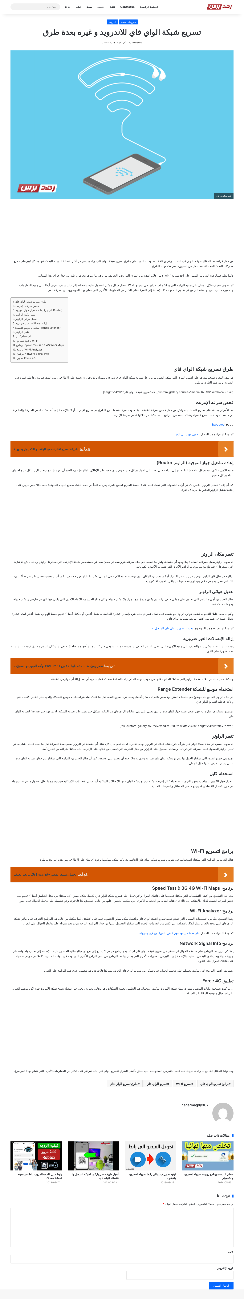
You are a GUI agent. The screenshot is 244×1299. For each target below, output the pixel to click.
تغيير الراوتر (22, 331)
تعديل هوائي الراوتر (26, 319)
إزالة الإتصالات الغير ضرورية (31, 323)
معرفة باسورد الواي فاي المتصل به (172, 628)
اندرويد (112, 21)
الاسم (231, 1252)
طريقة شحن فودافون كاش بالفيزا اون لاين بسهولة (169, 933)
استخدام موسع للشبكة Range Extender (37, 327)
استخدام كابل (23, 336)
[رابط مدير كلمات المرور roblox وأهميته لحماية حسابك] (36, 1155)
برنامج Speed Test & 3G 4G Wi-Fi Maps (40, 345)
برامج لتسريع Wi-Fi (27, 340)
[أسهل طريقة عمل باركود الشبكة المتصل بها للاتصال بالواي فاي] (93, 1155)
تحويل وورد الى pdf (187, 434)
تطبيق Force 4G (26, 358)
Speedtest (218, 424)
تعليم (78, 6)
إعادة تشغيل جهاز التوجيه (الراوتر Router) (39, 310)
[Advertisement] (122, 231)
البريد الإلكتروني (225, 1268)
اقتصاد (100, 6)
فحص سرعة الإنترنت (27, 306)
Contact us (127, 6)
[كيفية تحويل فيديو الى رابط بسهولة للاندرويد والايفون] (150, 1155)
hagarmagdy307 (195, 1105)
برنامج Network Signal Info (33, 353)
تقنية (112, 6)
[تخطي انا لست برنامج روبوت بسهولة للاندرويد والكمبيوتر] (208, 1155)
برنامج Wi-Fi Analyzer (29, 349)
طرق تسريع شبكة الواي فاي (30, 301)
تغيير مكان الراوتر (25, 314)
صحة (89, 6)
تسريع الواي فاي (157, 1084)
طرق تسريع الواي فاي (124, 1084)
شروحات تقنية (128, 21)
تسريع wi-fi (183, 1084)
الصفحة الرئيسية (149, 6)
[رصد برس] (220, 7)
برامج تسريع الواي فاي (214, 1084)
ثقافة (67, 6)
